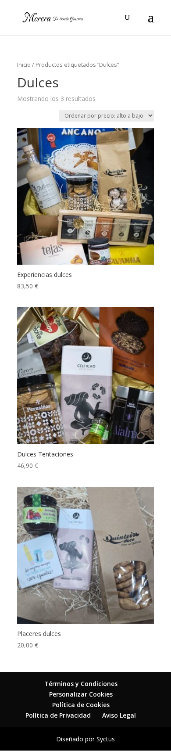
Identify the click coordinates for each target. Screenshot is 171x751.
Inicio (24, 64)
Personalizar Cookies (81, 694)
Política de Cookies (81, 705)
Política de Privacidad (58, 715)
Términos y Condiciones (81, 683)
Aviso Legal (119, 715)
